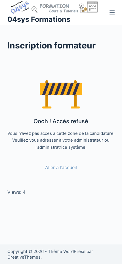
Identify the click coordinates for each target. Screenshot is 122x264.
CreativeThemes (24, 257)
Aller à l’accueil (61, 167)
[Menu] (112, 12)
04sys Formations (38, 19)
